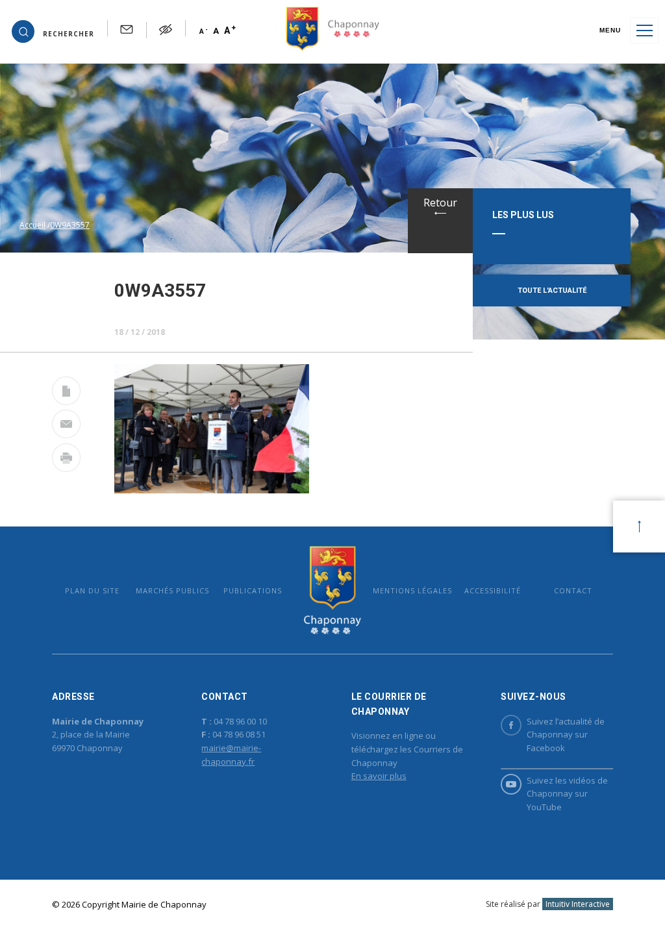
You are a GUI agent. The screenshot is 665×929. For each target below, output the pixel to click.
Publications (252, 590)
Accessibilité (492, 590)
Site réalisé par (548, 904)
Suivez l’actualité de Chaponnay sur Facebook (566, 734)
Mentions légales (412, 590)
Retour (440, 202)
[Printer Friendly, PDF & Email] (66, 393)
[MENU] (644, 30)
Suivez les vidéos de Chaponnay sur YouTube (567, 793)
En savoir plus (379, 776)
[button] (53, 30)
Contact (573, 590)
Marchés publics (172, 590)
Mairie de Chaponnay (332, 590)
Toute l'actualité (552, 290)
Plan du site (92, 590)
